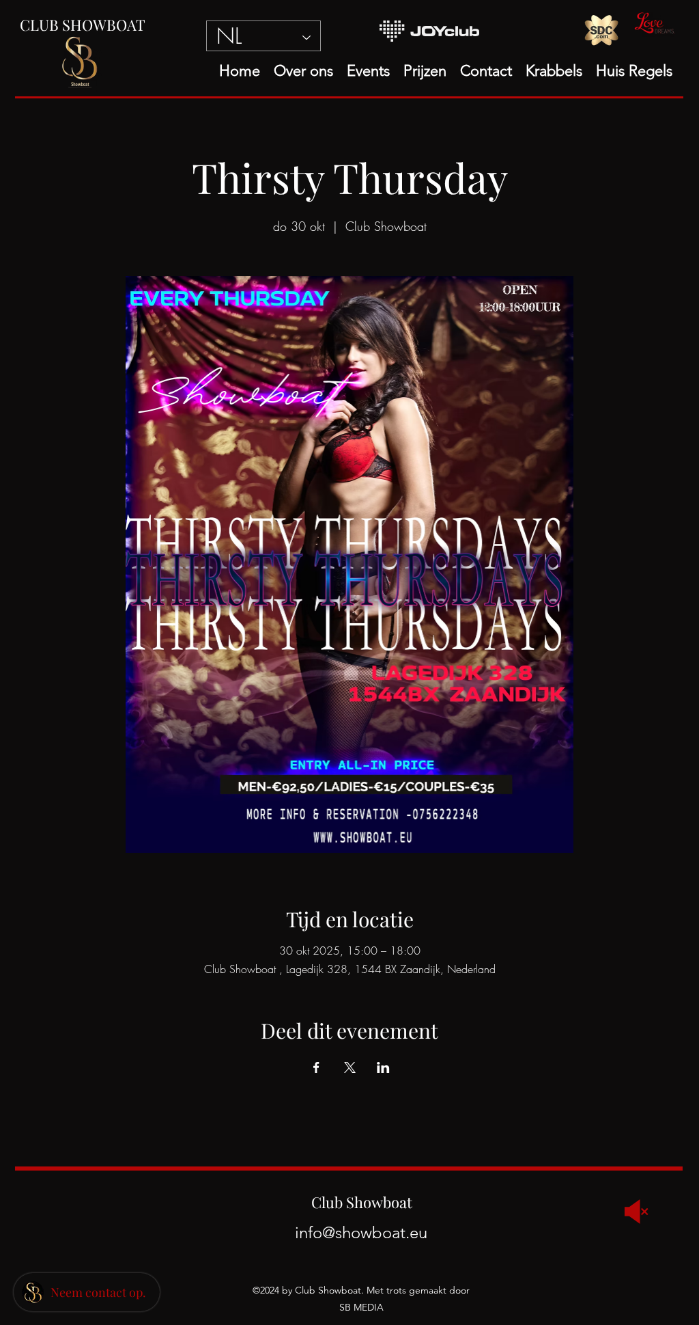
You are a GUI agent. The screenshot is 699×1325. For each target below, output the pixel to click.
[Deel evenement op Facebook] (316, 1067)
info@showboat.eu (361, 1232)
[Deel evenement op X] (349, 1067)
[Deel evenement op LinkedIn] (383, 1067)
